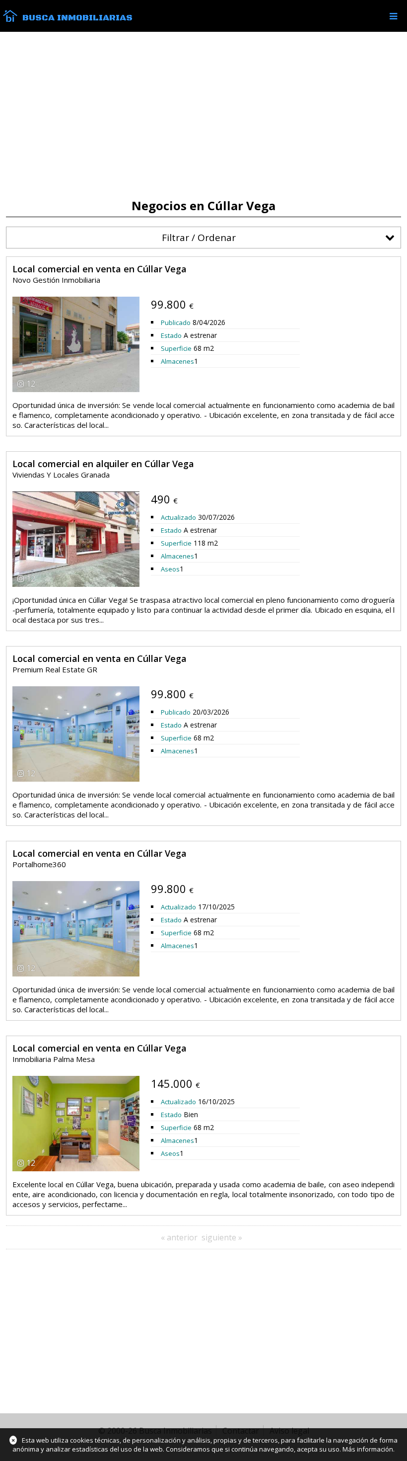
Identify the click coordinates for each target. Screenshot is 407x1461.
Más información (367, 1449)
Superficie (176, 348)
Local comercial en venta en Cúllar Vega (99, 269)
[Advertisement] (203, 115)
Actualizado (178, 517)
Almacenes (177, 361)
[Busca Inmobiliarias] (10, 19)
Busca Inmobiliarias (77, 17)
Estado (171, 335)
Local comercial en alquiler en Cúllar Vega (103, 464)
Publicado (176, 322)
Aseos (170, 569)
